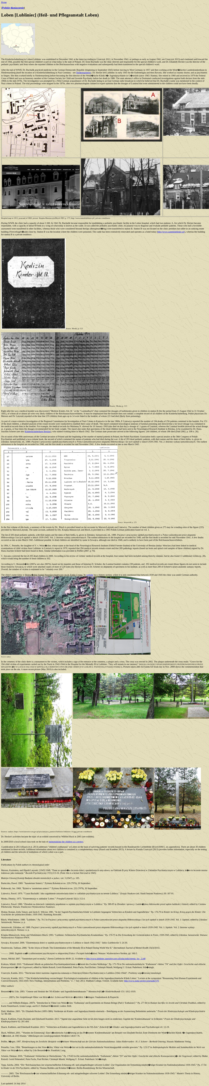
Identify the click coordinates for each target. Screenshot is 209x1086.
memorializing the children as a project (66, 841)
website (89, 575)
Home (4, 2)
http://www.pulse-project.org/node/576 (141, 981)
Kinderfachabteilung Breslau (37, 431)
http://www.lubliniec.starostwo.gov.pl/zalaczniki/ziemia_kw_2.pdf (115, 958)
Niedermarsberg (83, 72)
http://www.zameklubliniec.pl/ (171, 232)
